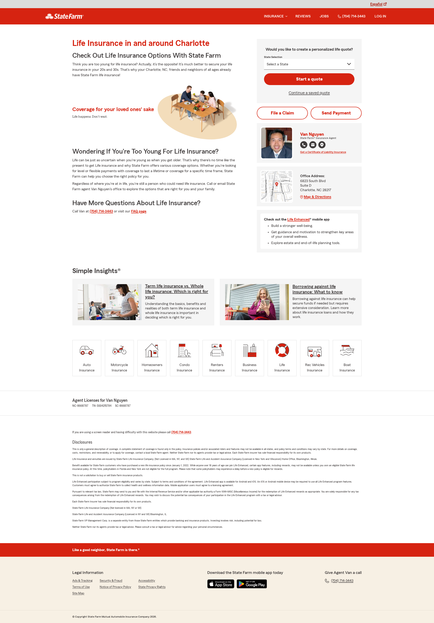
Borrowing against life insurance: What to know (317, 289)
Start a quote (309, 79)
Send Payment (336, 113)
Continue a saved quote (309, 93)
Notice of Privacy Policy (115, 587)
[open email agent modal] (312, 145)
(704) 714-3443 (354, 16)
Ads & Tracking (82, 580)
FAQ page (138, 211)
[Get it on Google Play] (252, 583)
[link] (64, 16)
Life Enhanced (298, 219)
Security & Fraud (111, 580)
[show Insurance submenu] (285, 16)
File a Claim (282, 113)
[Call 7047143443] (303, 144)
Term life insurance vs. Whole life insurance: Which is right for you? (176, 291)
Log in (380, 16)
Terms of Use (81, 587)
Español (376, 4)
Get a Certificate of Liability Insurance (323, 152)
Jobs (324, 16)
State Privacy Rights (151, 587)
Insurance (274, 16)
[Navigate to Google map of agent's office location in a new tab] (322, 144)
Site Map (78, 593)
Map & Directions (317, 197)
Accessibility (146, 580)
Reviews (303, 16)
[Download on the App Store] (220, 583)
